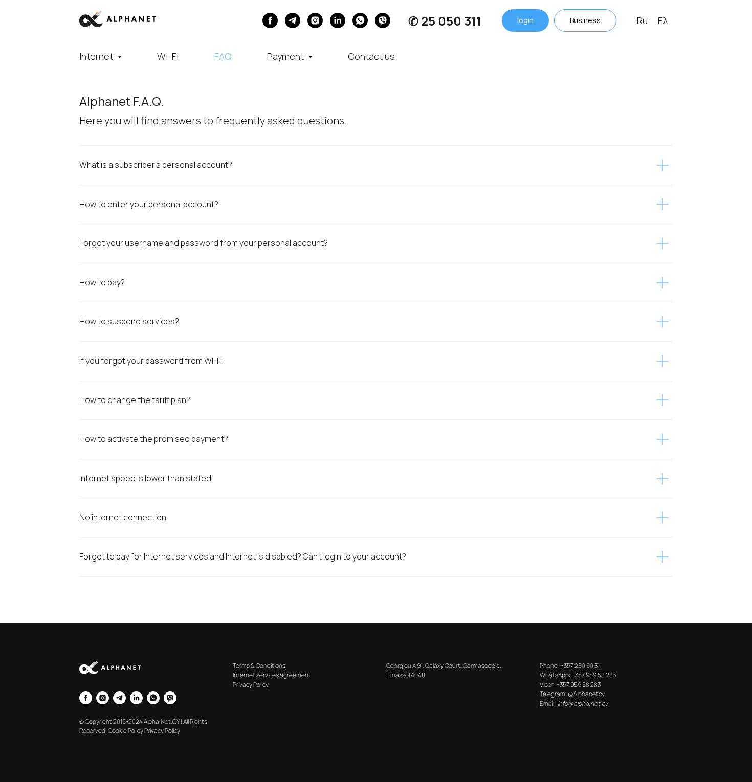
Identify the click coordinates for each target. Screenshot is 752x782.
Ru (642, 20)
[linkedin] (337, 20)
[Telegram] (292, 20)
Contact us (371, 56)
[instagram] (315, 20)
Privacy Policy (251, 684)
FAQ (222, 56)
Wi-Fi (168, 56)
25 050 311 (451, 20)
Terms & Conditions (259, 665)
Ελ (663, 20)
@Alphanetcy (586, 693)
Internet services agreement (272, 675)
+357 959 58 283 (593, 675)
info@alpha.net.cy (583, 703)
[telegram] (119, 697)
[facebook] (85, 697)
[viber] (382, 20)
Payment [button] (286, 56)
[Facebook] (270, 20)
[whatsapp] (360, 20)
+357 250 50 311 (581, 665)
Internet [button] (97, 56)
